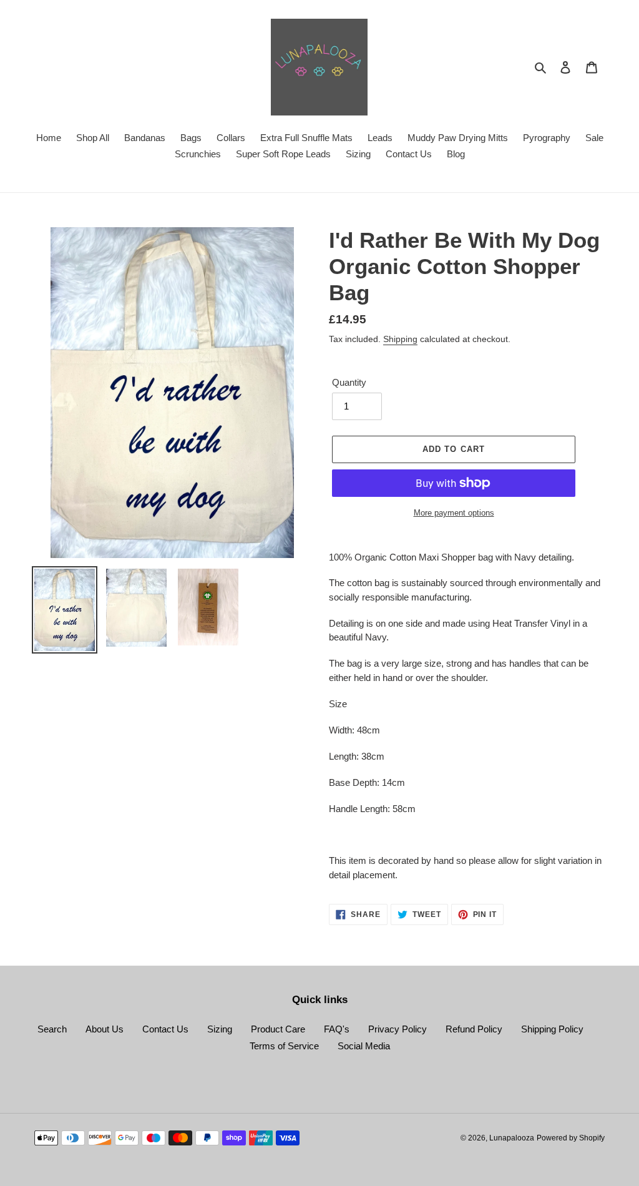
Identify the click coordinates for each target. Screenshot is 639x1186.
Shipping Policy (552, 1029)
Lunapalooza (511, 1138)
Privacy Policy (397, 1029)
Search (52, 1029)
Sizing (219, 1029)
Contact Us (165, 1029)
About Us (104, 1029)
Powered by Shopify (571, 1138)
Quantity (349, 382)
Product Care (278, 1029)
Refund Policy (474, 1029)
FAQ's (336, 1029)
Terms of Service (284, 1046)
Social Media (364, 1046)
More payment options (454, 512)
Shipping (400, 339)
